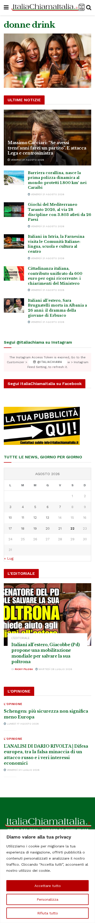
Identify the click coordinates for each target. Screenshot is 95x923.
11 (23, 517)
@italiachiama (49, 362)
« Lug (8, 558)
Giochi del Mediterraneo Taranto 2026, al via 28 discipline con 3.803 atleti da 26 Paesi (59, 212)
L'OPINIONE (13, 704)
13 (47, 517)
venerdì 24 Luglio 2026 (23, 769)
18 (22, 528)
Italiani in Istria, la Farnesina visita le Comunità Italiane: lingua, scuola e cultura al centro (56, 244)
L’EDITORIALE (20, 638)
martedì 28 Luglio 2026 (55, 669)
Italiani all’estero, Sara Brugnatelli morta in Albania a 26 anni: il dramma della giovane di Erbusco (57, 308)
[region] (47, 876)
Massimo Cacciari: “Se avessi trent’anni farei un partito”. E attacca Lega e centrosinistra (47, 148)
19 (35, 528)
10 (10, 517)
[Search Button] (88, 7)
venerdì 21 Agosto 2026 (27, 159)
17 (10, 528)
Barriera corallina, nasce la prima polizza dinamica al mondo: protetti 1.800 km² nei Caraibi (57, 180)
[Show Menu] (6, 7)
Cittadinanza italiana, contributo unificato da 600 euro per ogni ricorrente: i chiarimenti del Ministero (55, 276)
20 (48, 528)
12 (35, 517)
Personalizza (47, 899)
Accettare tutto (47, 886)
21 (60, 528)
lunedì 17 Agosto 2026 (22, 723)
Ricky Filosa (24, 669)
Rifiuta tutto (47, 913)
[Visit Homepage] (47, 8)
